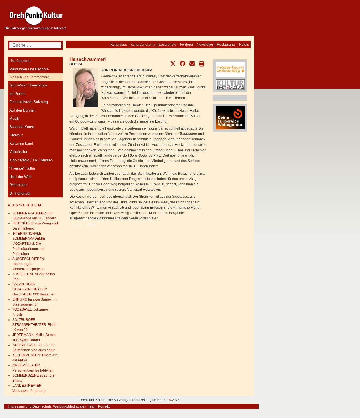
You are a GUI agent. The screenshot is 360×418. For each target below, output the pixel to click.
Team (92, 406)
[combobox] (35, 45)
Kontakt (104, 406)
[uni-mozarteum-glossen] (230, 69)
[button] (173, 63)
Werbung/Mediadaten (69, 406)
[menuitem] (244, 44)
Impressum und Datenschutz (29, 406)
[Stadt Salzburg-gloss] (230, 84)
